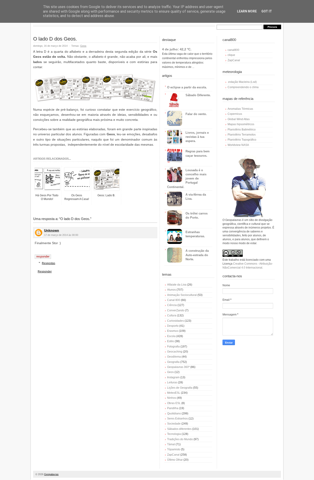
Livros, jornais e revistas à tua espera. (197, 137)
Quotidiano (174, 413)
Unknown (51, 230)
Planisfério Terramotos (242, 134)
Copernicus (235, 114)
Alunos (171, 289)
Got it (266, 11)
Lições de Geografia (179, 387)
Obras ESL (174, 403)
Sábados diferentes (179, 429)
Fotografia (173, 346)
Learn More (247, 11)
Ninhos (171, 397)
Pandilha (172, 408)
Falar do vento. (196, 114)
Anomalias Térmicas (240, 108)
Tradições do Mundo (180, 439)
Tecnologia (174, 434)
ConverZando (175, 310)
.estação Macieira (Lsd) (242, 82)
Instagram (173, 377)
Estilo (170, 341)
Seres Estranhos (177, 418)
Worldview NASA (238, 145)
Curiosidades (175, 320)
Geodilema (174, 356)
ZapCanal (173, 454)
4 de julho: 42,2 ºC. (176, 49)
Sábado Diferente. (198, 95)
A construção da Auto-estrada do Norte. (197, 255)
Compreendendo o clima (243, 87)
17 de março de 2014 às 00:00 (61, 235)
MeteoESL (173, 392)
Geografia (173, 362)
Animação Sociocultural (182, 295)
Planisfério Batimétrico (242, 129)
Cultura (171, 315)
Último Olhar (175, 459)
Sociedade (174, 423)
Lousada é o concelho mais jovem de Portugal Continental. (186, 178)
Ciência (172, 305)
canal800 (233, 50)
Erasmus (172, 331)
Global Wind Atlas (239, 119)
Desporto (173, 325)
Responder (42, 256)
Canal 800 (173, 300)
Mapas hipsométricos (241, 124)
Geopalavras (51, 474)
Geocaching (174, 351)
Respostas (48, 263)
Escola (171, 336)
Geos (83, 45)
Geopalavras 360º (178, 367)
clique (231, 55)
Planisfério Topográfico (242, 139)
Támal (171, 444)
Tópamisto (173, 449)
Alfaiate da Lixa (176, 284)
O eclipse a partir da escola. (187, 87)
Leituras (172, 382)
